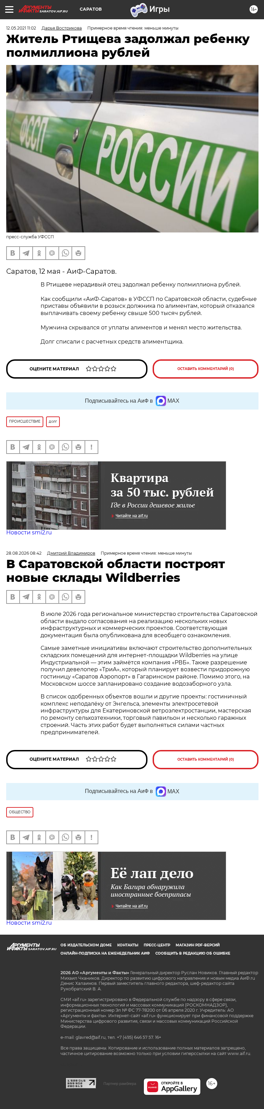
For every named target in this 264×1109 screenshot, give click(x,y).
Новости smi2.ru (29, 532)
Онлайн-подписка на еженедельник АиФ (105, 953)
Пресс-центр (157, 945)
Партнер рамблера (119, 1083)
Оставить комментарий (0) (205, 369)
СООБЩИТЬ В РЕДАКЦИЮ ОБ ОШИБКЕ (192, 953)
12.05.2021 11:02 (21, 28)
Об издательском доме (86, 945)
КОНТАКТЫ (127, 945)
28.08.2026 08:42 (24, 553)
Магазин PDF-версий (198, 945)
